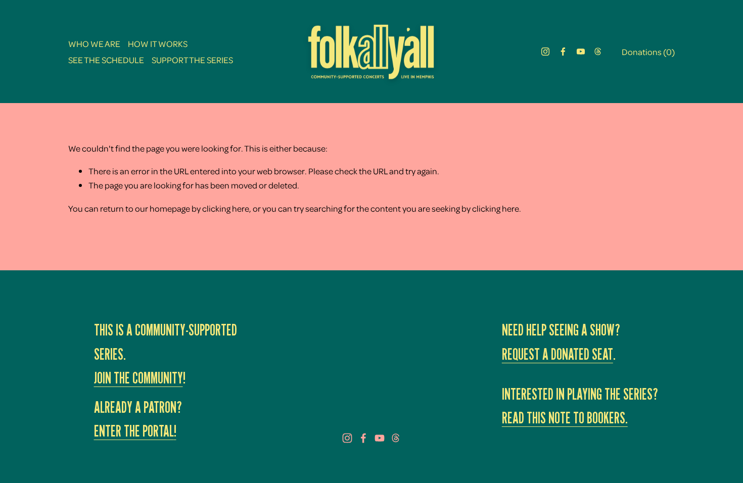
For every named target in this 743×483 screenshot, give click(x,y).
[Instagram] (545, 51)
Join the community (138, 378)
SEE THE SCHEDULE (106, 59)
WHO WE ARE (94, 43)
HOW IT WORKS (158, 43)
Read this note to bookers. (565, 418)
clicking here (225, 208)
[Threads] (598, 51)
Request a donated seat (557, 354)
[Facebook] (563, 51)
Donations (648, 51)
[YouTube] (581, 51)
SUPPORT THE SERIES (192, 59)
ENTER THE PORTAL (134, 431)
